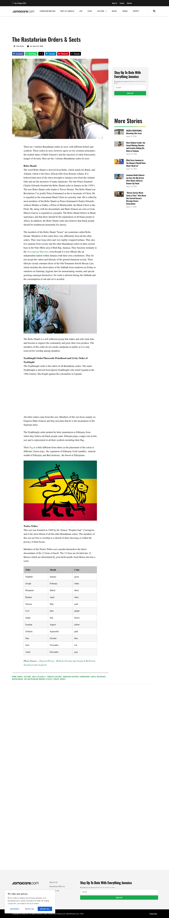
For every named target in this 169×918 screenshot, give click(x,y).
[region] (30, 901)
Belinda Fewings (64, 660)
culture (27, 676)
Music (114, 11)
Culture (100, 11)
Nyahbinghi (85, 676)
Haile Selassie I (39, 676)
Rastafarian (17, 679)
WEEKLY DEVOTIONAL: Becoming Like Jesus (134, 132)
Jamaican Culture (71, 676)
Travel (125, 11)
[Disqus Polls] (81, 717)
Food (90, 11)
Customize (14, 909)
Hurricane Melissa (47, 11)
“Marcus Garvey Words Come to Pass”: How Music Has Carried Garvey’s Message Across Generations (136, 198)
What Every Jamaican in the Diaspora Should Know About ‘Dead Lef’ (136, 163)
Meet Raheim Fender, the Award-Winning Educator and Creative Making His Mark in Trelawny (135, 146)
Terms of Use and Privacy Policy (106, 887)
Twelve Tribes (59, 679)
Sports (136, 11)
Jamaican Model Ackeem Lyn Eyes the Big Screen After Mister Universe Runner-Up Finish (135, 179)
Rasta (93, 676)
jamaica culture (54, 676)
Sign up (130, 93)
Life (80, 11)
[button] (154, 11)
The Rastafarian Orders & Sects (38, 679)
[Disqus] (81, 779)
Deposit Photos (46, 660)
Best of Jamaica (67, 11)
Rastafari (101, 676)
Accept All (45, 909)
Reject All (29, 909)
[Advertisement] (54, 27)
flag (31, 447)
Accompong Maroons (37, 251)
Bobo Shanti (17, 676)
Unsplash (80, 660)
